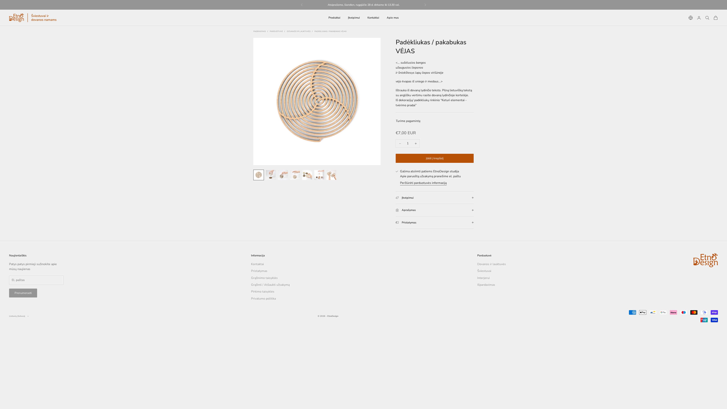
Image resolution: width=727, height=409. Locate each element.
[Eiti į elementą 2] (270, 175)
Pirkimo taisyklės (262, 292)
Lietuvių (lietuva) (17, 316)
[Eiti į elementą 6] (319, 175)
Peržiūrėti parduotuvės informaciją (423, 183)
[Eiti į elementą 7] (331, 175)
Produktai (334, 18)
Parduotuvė (276, 31)
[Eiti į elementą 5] (307, 175)
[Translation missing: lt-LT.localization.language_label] (690, 18)
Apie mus (393, 18)
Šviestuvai (484, 271)
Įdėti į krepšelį (434, 158)
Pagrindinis (259, 31)
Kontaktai (373, 18)
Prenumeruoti (23, 293)
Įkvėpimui (354, 18)
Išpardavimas (486, 285)
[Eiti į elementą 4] (295, 175)
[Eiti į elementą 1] (258, 175)
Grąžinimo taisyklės (264, 278)
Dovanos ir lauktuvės (298, 31)
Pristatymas (259, 271)
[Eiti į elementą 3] (283, 175)
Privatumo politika (263, 299)
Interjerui (483, 278)
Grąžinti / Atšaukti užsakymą (270, 285)
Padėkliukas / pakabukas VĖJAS (330, 31)
